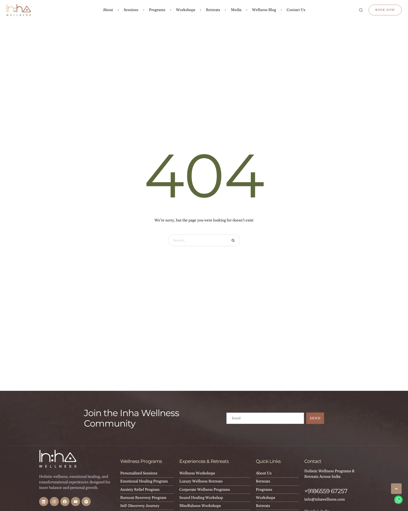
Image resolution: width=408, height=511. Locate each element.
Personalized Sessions (138, 473)
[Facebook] (64, 501)
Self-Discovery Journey (139, 505)
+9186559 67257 (325, 491)
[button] (396, 488)
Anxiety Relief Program (140, 489)
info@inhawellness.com (324, 499)
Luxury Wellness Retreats (201, 481)
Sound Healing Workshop (201, 497)
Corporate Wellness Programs (204, 489)
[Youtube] (75, 501)
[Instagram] (54, 501)
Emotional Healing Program (144, 481)
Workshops (265, 497)
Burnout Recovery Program (143, 497)
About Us (264, 473)
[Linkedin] (43, 501)
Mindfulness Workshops (200, 505)
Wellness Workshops (197, 473)
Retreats (263, 481)
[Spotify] (86, 501)
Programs (264, 489)
